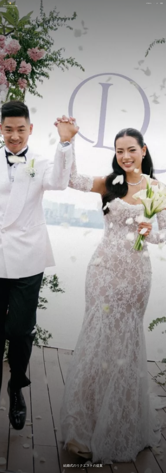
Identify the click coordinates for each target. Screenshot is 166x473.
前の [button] (32, 236)
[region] (161, 3)
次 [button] (134, 236)
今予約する (148, 3)
